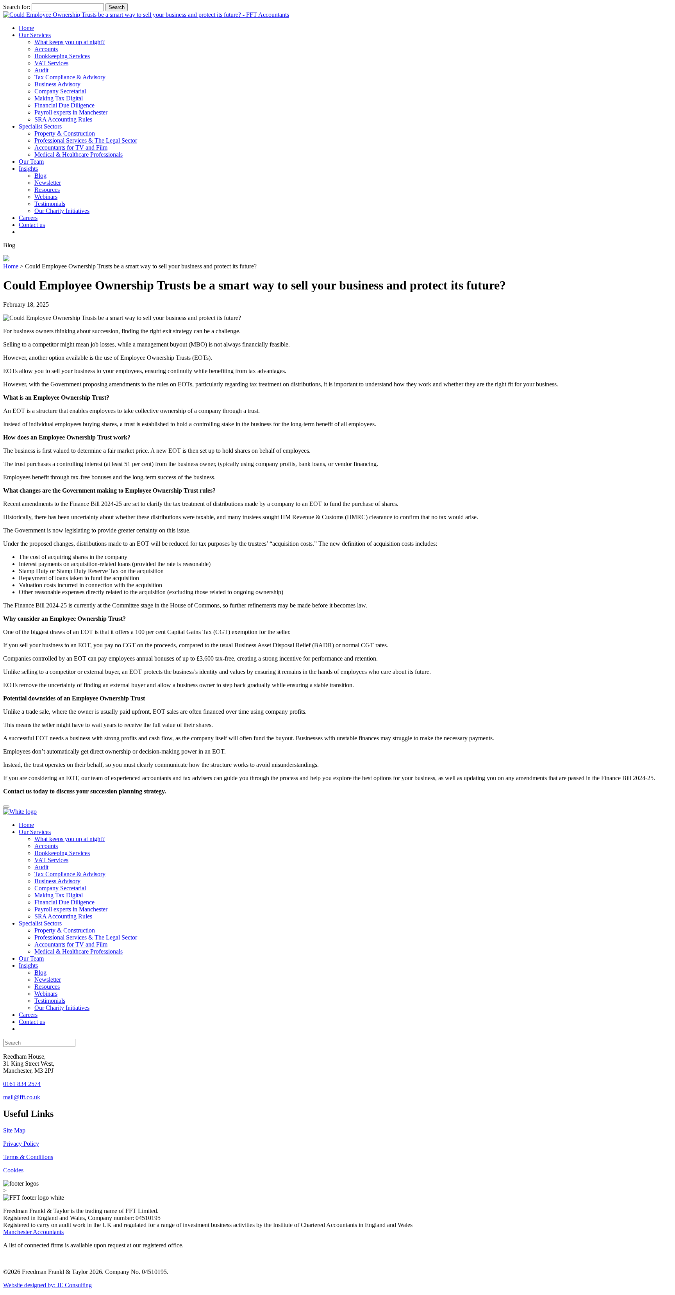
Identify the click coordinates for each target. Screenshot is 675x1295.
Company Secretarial (60, 91)
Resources (47, 189)
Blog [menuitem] (40, 972)
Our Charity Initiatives (61, 210)
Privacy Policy (21, 1143)
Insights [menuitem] (28, 965)
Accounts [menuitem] (46, 846)
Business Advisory (57, 84)
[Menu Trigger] (6, 807)
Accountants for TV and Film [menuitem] (70, 944)
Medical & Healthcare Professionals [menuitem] (78, 951)
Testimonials (49, 203)
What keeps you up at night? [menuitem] (69, 839)
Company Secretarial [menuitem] (60, 888)
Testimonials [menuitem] (49, 1000)
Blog (40, 175)
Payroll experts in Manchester (70, 112)
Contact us (32, 224)
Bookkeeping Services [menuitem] (62, 853)
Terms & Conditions (28, 1157)
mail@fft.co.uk (21, 1097)
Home (26, 28)
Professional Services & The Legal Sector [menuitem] (85, 937)
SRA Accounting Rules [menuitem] (63, 916)
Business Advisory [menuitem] (57, 881)
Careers (28, 217)
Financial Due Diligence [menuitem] (64, 902)
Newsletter (47, 182)
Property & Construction (64, 133)
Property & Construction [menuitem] (64, 930)
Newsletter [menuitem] (47, 979)
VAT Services (51, 63)
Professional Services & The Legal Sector (85, 140)
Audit (41, 70)
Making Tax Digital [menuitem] (58, 895)
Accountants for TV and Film (70, 147)
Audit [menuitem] (41, 867)
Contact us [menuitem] (32, 1021)
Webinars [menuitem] (45, 993)
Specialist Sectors (40, 126)
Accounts (46, 49)
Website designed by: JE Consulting (47, 1285)
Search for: (16, 7)
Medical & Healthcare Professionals (78, 154)
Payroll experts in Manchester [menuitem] (70, 909)
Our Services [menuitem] (35, 832)
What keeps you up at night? (69, 42)
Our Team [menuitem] (31, 958)
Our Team (31, 161)
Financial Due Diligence (64, 105)
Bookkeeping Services (62, 56)
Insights (28, 168)
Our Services (35, 35)
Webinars (45, 196)
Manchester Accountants (33, 1232)
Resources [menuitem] (47, 986)
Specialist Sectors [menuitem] (40, 923)
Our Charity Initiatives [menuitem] (61, 1007)
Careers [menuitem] (28, 1014)
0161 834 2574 (22, 1084)
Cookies (13, 1170)
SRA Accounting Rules (63, 119)
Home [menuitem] (26, 825)
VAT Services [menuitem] (51, 860)
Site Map (14, 1130)
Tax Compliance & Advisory (69, 77)
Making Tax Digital (58, 98)
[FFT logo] (146, 14)
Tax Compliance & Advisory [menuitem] (69, 874)
